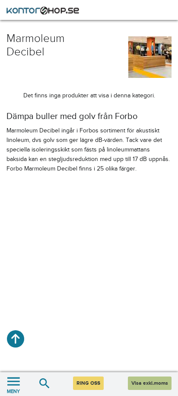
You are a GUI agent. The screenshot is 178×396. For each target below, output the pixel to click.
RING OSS (88, 383)
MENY (13, 391)
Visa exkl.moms (149, 383)
